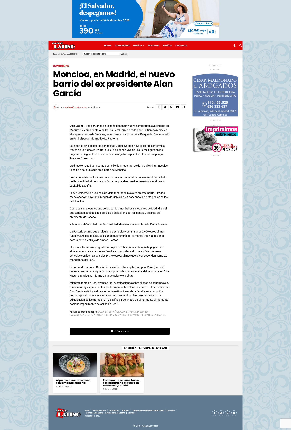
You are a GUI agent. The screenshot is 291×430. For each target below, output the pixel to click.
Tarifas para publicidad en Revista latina (148, 410)
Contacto (181, 45)
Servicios (171, 410)
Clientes (131, 413)
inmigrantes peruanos (124, 315)
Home (107, 45)
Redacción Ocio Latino (75, 107)
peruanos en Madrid (153, 315)
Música (137, 45)
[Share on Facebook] (159, 107)
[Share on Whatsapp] (171, 107)
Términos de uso (99, 410)
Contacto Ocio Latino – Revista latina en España (105, 413)
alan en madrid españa (133, 312)
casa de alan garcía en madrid (89, 315)
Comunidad (122, 45)
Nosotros (153, 45)
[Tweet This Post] (165, 107)
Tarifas (167, 45)
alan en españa (108, 312)
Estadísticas (114, 410)
